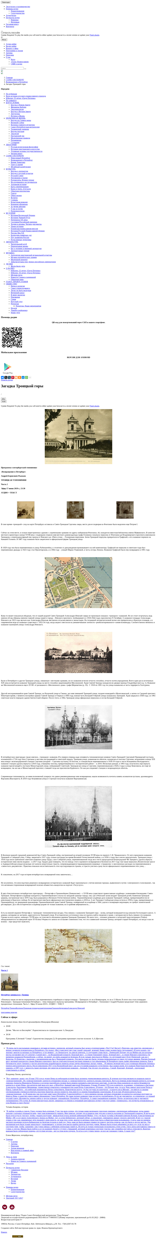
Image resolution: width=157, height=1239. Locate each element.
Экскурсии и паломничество (18, 7)
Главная (9, 77)
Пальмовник (16, 140)
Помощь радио (12, 9)
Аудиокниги (16, 1176)
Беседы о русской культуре (22, 173)
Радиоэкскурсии (18, 211)
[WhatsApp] (26, 377)
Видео (13, 1183)
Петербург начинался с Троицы (15, 995)
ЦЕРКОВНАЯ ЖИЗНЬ (15, 118)
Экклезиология (17, 109)
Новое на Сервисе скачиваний (23, 1161)
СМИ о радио (16, 64)
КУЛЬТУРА (11, 169)
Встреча (14, 198)
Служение (15, 142)
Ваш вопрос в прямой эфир (22, 1150)
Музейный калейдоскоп (21, 167)
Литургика (15, 114)
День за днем (11, 1157)
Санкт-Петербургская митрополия (25, 127)
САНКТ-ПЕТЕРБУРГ (15, 80)
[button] (2, 31)
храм (41, 1008)
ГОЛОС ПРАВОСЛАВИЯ (17, 282)
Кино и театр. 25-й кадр (21, 189)
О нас (8, 57)
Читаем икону (16, 153)
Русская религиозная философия (24, 147)
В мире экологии (18, 295)
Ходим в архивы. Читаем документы (26, 224)
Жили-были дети (18, 266)
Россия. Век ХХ (17, 233)
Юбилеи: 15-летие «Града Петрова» (26, 271)
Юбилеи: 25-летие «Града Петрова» (21, 98)
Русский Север (17, 176)
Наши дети (15, 313)
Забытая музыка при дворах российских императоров (33, 262)
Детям (13, 1181)
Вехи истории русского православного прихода (26, 96)
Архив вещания (17, 1148)
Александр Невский (76, 1008)
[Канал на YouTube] (12, 1207)
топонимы (47, 1008)
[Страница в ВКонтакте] (4, 1207)
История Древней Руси (20, 218)
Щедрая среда (16, 275)
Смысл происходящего (20, 288)
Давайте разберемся (19, 310)
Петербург (5, 1008)
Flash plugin (94, 35)
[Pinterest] (12, 377)
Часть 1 (4, 970)
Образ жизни (16, 195)
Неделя (14, 308)
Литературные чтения (20, 251)
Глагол (13, 193)
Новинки (15, 20)
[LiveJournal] (9, 377)
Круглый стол (16, 301)
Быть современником (20, 187)
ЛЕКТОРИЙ (11, 145)
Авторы (9, 53)
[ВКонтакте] (2, 377)
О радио (14, 1142)
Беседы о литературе (19, 171)
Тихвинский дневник (20, 129)
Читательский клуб (19, 244)
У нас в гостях (17, 209)
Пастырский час (17, 136)
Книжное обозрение (19, 204)
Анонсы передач (18, 1159)
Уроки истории (17, 226)
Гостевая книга (12, 24)
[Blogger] (16, 377)
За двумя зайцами (18, 206)
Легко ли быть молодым (21, 290)
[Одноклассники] (19, 377)
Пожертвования (17, 11)
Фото (13, 59)
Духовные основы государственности (26, 151)
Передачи (10, 55)
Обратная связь (17, 279)
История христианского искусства (25, 149)
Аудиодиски (11, 15)
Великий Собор (17, 123)
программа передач (9, 1012)
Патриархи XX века (19, 220)
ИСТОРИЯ (10, 213)
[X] (5, 377)
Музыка (14, 1172)
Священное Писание (19, 1170)
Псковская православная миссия (24, 229)
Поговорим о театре (19, 178)
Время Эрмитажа (18, 162)
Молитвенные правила (20, 138)
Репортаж (15, 304)
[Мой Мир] (23, 377)
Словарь (14, 200)
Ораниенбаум (57, 1008)
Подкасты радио (13, 18)
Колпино (19, 1008)
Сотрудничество (18, 13)
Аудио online (11, 44)
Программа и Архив (14, 51)
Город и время (17, 164)
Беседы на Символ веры (21, 120)
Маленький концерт (19, 260)
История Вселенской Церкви (23, 215)
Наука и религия (18, 286)
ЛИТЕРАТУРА (12, 242)
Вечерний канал (17, 293)
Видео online (11, 46)
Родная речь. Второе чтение (22, 180)
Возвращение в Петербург (17, 82)
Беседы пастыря (17, 131)
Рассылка (10, 1163)
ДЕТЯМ (9, 264)
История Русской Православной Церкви (28, 231)
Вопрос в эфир (12, 48)
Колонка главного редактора (23, 125)
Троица (13, 1008)
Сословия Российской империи (24, 222)
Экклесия (15, 134)
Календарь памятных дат (21, 235)
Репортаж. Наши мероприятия (28, 306)
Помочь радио (7, 380)
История (14, 1179)
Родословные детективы (21, 240)
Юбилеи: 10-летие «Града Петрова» (26, 273)
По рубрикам (11, 94)
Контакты (10, 26)
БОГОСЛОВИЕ (12, 103)
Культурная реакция (19, 202)
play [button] (3, 399)
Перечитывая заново (19, 246)
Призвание (15, 297)
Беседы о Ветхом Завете (21, 111)
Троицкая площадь (31, 1008)
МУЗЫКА (10, 253)
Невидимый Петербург (20, 158)
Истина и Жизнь (18, 116)
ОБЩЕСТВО (11, 284)
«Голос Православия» (20, 62)
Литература (15, 1174)
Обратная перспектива (20, 191)
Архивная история (18, 184)
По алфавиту (11, 100)
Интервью (15, 22)
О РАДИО (10, 268)
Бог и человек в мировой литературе (26, 248)
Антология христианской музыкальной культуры (31, 255)
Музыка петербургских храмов (24, 257)
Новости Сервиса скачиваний (23, 277)
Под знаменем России (20, 237)
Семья (13, 299)
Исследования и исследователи (24, 182)
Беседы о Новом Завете (20, 105)
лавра (65, 1008)
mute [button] (4, 401)
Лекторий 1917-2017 (14, 1198)
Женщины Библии (18, 107)
